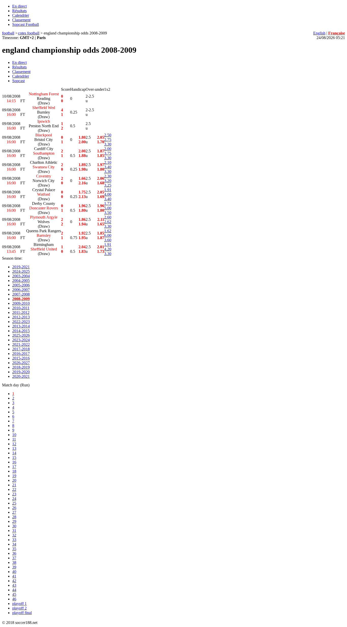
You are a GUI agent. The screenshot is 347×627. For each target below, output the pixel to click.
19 (14, 476)
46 (14, 599)
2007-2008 (21, 294)
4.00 (107, 194)
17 (14, 466)
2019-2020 (21, 372)
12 (14, 444)
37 (14, 558)
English (319, 33)
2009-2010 (21, 303)
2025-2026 (21, 335)
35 (14, 549)
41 (14, 576)
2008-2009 (21, 299)
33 (14, 540)
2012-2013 (21, 317)
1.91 (107, 190)
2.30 (107, 176)
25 (14, 503)
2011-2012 (20, 312)
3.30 (107, 144)
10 (14, 435)
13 (14, 448)
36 (14, 553)
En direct (19, 6)
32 (14, 535)
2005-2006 (21, 285)
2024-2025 (21, 271)
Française (336, 33)
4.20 (107, 249)
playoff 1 (19, 603)
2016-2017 (21, 353)
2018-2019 (21, 367)
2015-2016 (21, 358)
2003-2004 (21, 276)
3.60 (107, 240)
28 (14, 517)
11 (14, 439)
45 (14, 594)
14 (14, 453)
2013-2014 (21, 326)
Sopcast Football (25, 24)
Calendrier (20, 15)
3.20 (107, 180)
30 (14, 526)
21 (14, 485)
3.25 (107, 185)
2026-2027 (21, 363)
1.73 (107, 203)
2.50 (107, 135)
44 (14, 590)
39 (14, 567)
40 (14, 571)
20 (14, 480)
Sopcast (18, 81)
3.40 (107, 167)
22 (14, 489)
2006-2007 (21, 290)
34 (14, 544)
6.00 (107, 235)
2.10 (107, 162)
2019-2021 (21, 267)
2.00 (107, 149)
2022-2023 (21, 321)
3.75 (107, 153)
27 (14, 512)
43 (14, 585)
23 (14, 494)
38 (14, 562)
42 (14, 581)
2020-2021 (21, 376)
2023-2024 (21, 340)
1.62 (107, 231)
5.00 (107, 208)
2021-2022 (21, 344)
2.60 (107, 217)
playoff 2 (19, 608)
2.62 (107, 222)
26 (14, 508)
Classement (21, 20)
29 (14, 521)
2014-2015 (21, 331)
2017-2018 (21, 349)
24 (14, 498)
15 (14, 457)
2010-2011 (20, 308)
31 (14, 530)
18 (14, 471)
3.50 (107, 212)
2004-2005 (21, 280)
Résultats (19, 11)
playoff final (22, 613)
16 (14, 462)
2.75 (107, 139)
